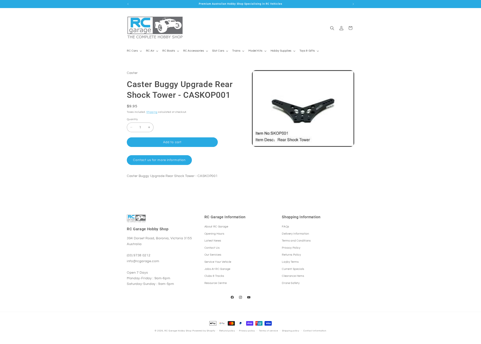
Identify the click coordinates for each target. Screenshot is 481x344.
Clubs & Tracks (214, 275)
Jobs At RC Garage (217, 268)
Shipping (151, 112)
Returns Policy (291, 254)
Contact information (314, 331)
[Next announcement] (353, 4)
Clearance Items (293, 275)
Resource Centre (215, 283)
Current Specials (293, 268)
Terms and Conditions (296, 240)
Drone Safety (290, 283)
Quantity (132, 119)
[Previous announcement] (128, 4)
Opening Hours (214, 233)
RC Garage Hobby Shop (177, 331)
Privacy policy (247, 331)
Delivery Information (295, 233)
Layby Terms (290, 261)
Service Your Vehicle (217, 261)
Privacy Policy (291, 247)
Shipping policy (290, 331)
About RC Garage (216, 226)
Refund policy (227, 331)
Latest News (212, 240)
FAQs (285, 226)
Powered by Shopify (203, 331)
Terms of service (268, 331)
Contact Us (212, 247)
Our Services (212, 254)
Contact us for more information (159, 160)
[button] (134, 51)
